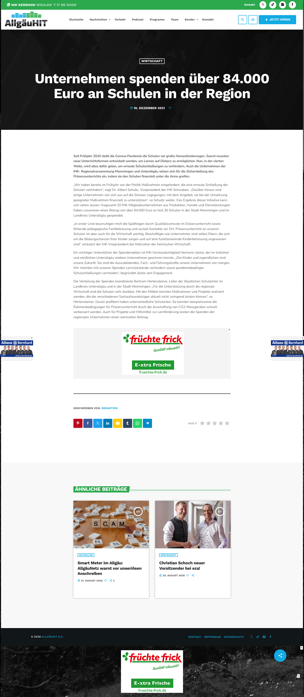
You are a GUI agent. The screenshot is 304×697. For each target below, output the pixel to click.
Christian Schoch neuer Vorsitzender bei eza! (182, 565)
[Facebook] (292, 4)
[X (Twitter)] (263, 4)
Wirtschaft (152, 61)
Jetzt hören (277, 20)
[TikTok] (272, 4)
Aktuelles (86, 555)
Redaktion (110, 408)
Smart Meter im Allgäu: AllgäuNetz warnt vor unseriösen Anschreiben (109, 568)
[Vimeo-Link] (26, 19)
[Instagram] (282, 4)
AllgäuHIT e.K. (52, 636)
